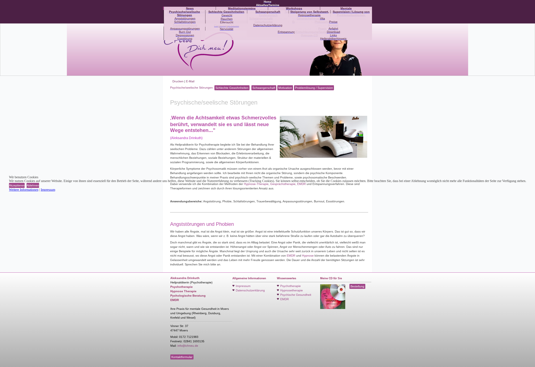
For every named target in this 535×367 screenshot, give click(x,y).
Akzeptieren (17, 185)
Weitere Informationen (23, 189)
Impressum (48, 189)
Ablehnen (33, 185)
